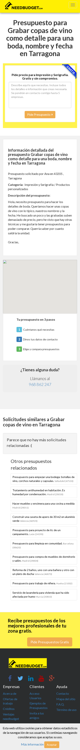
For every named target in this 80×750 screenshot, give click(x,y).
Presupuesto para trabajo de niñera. (42, 583)
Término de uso (66, 710)
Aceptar (52, 744)
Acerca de (9, 693)
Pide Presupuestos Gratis (49, 642)
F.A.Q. (60, 704)
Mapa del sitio (65, 699)
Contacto (62, 693)
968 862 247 (40, 384)
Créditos (9, 709)
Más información (32, 744)
